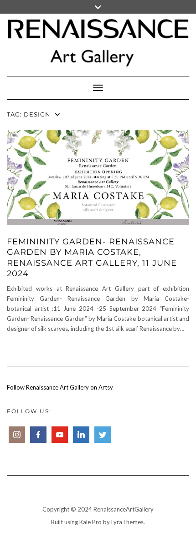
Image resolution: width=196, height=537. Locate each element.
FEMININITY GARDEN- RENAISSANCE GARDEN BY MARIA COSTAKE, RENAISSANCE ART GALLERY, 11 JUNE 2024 (92, 258)
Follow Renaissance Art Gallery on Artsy (60, 387)
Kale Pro (90, 522)
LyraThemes (127, 522)
